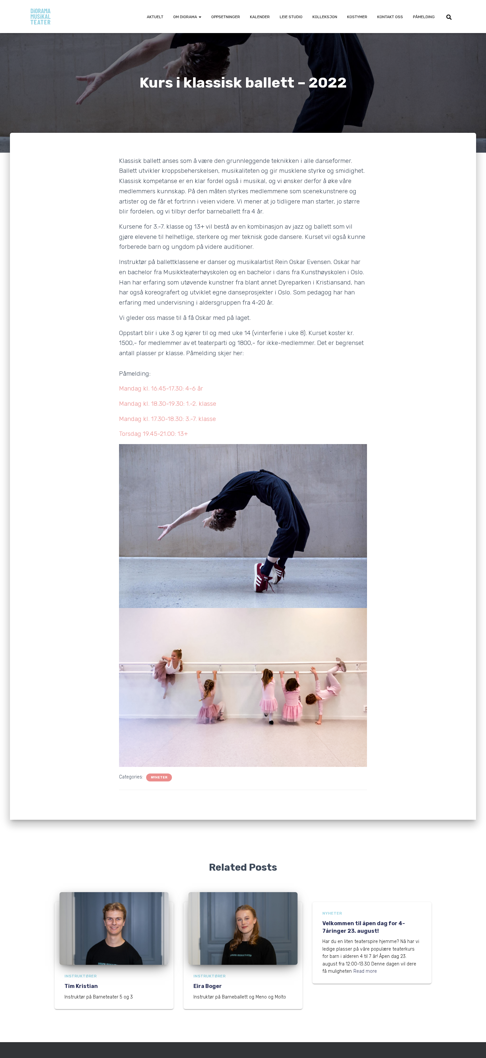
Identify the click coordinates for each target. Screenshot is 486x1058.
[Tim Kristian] (114, 928)
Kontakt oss (390, 17)
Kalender (260, 17)
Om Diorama (185, 17)
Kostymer (357, 17)
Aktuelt (155, 17)
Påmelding (424, 17)
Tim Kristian (81, 986)
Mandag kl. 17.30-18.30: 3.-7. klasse (167, 419)
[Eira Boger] (243, 928)
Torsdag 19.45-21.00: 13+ (153, 433)
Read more (365, 971)
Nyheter (159, 777)
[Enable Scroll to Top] (473, 1045)
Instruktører (80, 976)
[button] (199, 17)
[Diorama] (40, 16)
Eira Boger (207, 986)
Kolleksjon (324, 17)
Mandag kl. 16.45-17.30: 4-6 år (161, 388)
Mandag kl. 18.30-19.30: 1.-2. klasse (167, 403)
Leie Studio (291, 17)
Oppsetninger (225, 17)
